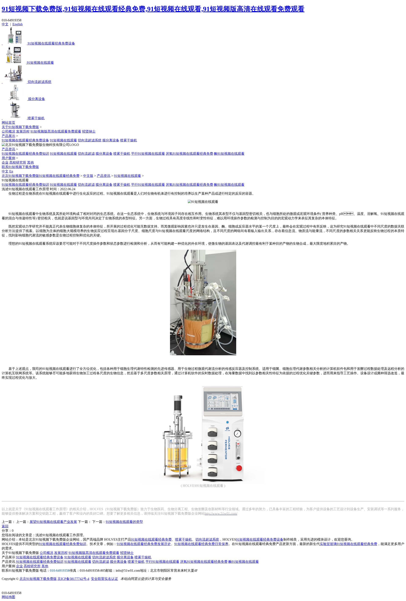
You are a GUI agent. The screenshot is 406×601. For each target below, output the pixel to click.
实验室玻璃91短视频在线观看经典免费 (348, 544)
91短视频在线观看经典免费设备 (25, 140)
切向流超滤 (86, 153)
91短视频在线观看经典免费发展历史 (144, 544)
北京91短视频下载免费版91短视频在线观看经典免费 (41, 176)
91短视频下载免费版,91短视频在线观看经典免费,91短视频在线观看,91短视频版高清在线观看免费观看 (153, 9)
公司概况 (8, 131)
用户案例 (8, 158)
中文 (5, 24)
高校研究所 (17, 162)
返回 (5, 526)
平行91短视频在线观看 (148, 153)
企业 (5, 162)
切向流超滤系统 (90, 140)
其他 (30, 162)
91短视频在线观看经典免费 (151, 539)
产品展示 (8, 136)
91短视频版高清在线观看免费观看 (55, 131)
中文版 (88, 176)
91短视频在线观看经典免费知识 (25, 153)
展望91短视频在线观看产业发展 (53, 522)
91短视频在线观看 (63, 140)
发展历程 (23, 131)
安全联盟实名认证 (104, 579)
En (11, 171)
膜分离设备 (110, 140)
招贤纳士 (89, 131)
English (17, 24)
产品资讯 (8, 149)
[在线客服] (6, 586)
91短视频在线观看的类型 (124, 522)
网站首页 (8, 122)
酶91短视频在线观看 (229, 153)
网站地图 (8, 597)
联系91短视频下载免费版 (20, 167)
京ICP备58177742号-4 (73, 579)
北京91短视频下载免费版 (38, 579)
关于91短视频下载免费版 (20, 127)
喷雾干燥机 (128, 140)
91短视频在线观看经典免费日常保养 (201, 544)
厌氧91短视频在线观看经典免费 (189, 153)
